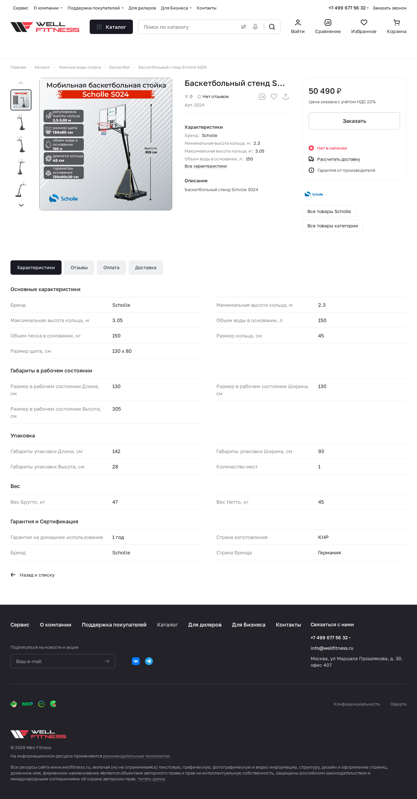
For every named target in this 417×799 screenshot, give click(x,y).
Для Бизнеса (248, 624)
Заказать (354, 121)
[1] (105, 144)
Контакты (288, 624)
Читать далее (151, 778)
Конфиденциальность (357, 704)
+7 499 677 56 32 (347, 7)
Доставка (145, 267)
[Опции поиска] (242, 27)
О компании (55, 624)
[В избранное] (274, 96)
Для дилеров (205, 624)
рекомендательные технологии (136, 755)
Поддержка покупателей (114, 624)
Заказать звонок (389, 7)
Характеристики (36, 267)
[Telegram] (149, 661)
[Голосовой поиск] (256, 27)
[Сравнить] (262, 96)
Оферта (398, 704)
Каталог (167, 624)
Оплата (111, 267)
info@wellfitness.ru (332, 648)
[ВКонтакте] (136, 661)
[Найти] (272, 27)
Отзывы (79, 267)
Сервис (19, 624)
